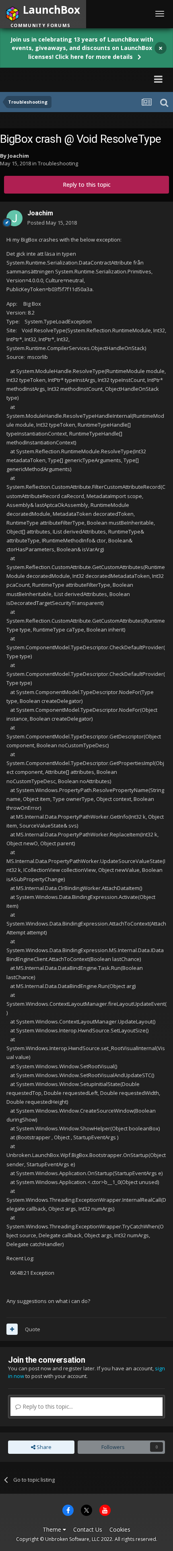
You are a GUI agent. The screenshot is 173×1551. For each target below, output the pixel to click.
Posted (52, 222)
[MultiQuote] (12, 1329)
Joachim (18, 155)
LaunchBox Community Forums (78, 78)
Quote (32, 1329)
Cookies (119, 1529)
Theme (53, 1529)
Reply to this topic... (47, 1406)
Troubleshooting (58, 163)
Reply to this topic (87, 184)
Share (43, 1447)
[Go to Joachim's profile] (14, 218)
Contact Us (87, 1529)
